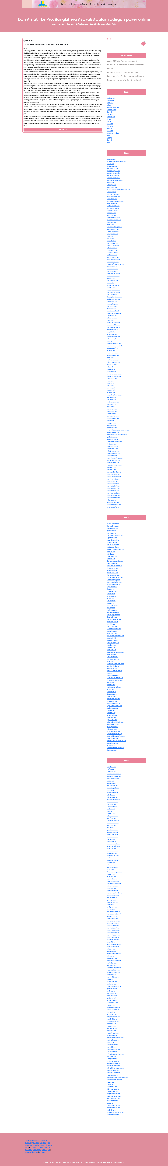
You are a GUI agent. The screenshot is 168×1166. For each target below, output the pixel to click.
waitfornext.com (112, 984)
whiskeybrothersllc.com (114, 505)
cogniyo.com (111, 407)
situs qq (44, 1150)
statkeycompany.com (113, 580)
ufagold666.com (112, 1019)
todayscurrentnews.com (114, 465)
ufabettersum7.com (113, 479)
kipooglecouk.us (112, 696)
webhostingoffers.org (113, 846)
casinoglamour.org (112, 743)
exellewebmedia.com (113, 206)
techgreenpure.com (113, 856)
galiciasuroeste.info (113, 612)
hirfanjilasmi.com (112, 411)
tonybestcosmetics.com (114, 1080)
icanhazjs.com (111, 710)
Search (109, 39)
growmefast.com (112, 334)
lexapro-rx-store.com (113, 731)
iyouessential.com (112, 832)
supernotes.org (111, 372)
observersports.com (113, 257)
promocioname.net (112, 631)
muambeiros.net (111, 645)
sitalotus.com (111, 369)
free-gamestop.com (113, 208)
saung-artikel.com (112, 252)
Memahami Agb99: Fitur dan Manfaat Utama (123, 72)
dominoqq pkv (36, 1140)
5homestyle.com (112, 750)
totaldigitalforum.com (113, 1073)
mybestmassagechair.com (114, 680)
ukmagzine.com (111, 213)
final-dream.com (111, 993)
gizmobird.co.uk (111, 531)
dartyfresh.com (111, 818)
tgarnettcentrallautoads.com (115, 549)
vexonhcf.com (111, 559)
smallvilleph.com (112, 610)
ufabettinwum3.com (113, 484)
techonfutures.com (113, 1033)
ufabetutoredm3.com (113, 493)
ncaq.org (109, 811)
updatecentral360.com (114, 376)
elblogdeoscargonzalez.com (115, 652)
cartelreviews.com (112, 860)
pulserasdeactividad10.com (115, 722)
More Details (63, 129)
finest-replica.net (112, 996)
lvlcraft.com (110, 870)
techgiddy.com (111, 192)
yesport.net (110, 236)
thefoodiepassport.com (114, 703)
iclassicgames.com (112, 250)
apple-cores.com (112, 720)
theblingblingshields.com (114, 297)
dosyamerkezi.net (112, 570)
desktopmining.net (112, 727)
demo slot (110, 112)
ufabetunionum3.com (113, 928)
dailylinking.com (111, 825)
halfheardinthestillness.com (115, 678)
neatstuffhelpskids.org (114, 619)
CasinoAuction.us (112, 694)
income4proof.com (112, 802)
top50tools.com (112, 587)
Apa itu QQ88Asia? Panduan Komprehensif (122, 61)
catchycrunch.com (112, 792)
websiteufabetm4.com (114, 944)
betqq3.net (110, 689)
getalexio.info (111, 393)
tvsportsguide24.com (113, 325)
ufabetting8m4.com (113, 926)
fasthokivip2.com (112, 255)
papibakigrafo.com (112, 708)
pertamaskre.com (112, 187)
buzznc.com (110, 1082)
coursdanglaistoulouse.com (115, 535)
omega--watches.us (113, 545)
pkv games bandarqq (113, 133)
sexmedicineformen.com (114, 442)
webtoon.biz (110, 283)
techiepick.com (111, 1026)
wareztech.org (111, 215)
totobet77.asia (111, 467)
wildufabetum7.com (113, 507)
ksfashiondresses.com (113, 362)
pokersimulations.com (113, 912)
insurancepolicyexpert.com (115, 577)
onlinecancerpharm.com (114, 339)
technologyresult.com (113, 844)
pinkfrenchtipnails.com (113, 299)
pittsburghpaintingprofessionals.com (118, 430)
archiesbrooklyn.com (113, 643)
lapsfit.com (110, 905)
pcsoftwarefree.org (113, 823)
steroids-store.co (112, 657)
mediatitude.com (112, 563)
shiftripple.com (111, 444)
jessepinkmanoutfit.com (114, 220)
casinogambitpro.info (113, 173)
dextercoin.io (111, 745)
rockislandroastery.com (114, 1096)
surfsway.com (111, 863)
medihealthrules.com (113, 1040)
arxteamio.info (111, 390)
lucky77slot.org (111, 332)
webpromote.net (112, 654)
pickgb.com (110, 358)
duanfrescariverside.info (114, 954)
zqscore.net (110, 381)
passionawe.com (112, 428)
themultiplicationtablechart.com (116, 741)
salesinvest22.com (112, 1003)
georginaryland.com (113, 666)
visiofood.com (111, 1012)
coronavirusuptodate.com (114, 893)
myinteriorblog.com (113, 1021)
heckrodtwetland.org (113, 675)
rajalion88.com (111, 783)
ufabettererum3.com (113, 474)
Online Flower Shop (119, 1162)
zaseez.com (110, 790)
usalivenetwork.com (113, 194)
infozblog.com (111, 647)
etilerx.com (110, 956)
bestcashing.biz (111, 638)
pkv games (35, 1143)
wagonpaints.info (112, 982)
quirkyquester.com (112, 439)
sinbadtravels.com (112, 210)
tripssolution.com (112, 879)
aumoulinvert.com (112, 701)
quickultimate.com (112, 437)
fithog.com (110, 661)
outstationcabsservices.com (115, 1054)
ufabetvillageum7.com (113, 935)
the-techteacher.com (113, 1066)
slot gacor (112, 4)
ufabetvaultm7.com (113, 933)
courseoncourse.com (113, 178)
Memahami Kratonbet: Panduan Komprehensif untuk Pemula (125, 67)
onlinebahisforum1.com (114, 776)
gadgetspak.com (112, 898)
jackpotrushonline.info (113, 196)
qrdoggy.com (111, 351)
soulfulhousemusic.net (113, 453)
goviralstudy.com (112, 715)
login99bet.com (111, 771)
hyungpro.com (111, 287)
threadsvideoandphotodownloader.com (118, 189)
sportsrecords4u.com (113, 921)
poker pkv (110, 103)
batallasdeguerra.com (113, 615)
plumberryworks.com (113, 432)
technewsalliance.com (113, 970)
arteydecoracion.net (113, 659)
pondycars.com (111, 1031)
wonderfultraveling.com (114, 629)
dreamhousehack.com (113, 1063)
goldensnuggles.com (113, 229)
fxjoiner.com (110, 1084)
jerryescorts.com (112, 315)
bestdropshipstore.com (114, 858)
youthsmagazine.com (113, 276)
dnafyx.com (110, 827)
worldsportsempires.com (114, 374)
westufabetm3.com (113, 502)
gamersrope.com (112, 203)
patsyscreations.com (113, 799)
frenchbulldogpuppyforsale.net (116, 736)
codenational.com (112, 1091)
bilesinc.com (110, 603)
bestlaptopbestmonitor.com (115, 664)
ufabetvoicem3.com (113, 937)
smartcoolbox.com (112, 449)
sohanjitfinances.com (113, 451)
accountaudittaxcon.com (114, 395)
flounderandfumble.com (114, 961)
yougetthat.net (111, 241)
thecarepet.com (112, 166)
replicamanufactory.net (114, 914)
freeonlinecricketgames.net (115, 636)
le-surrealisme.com (112, 573)
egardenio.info (111, 388)
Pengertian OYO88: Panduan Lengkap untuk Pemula (125, 76)
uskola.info (110, 979)
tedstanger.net (111, 975)
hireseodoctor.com (112, 902)
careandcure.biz (111, 404)
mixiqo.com (110, 421)
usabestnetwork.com (113, 217)
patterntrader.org (112, 365)
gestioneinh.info (111, 998)
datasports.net (111, 308)
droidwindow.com (112, 1014)
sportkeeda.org (111, 400)
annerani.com (111, 594)
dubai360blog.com (112, 330)
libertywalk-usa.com (113, 526)
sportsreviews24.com (113, 327)
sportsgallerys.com (112, 304)
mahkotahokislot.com (113, 337)
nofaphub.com (111, 795)
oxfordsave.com (112, 248)
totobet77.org (111, 470)
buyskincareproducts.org (114, 734)
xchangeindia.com (112, 1059)
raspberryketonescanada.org (115, 1038)
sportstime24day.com (113, 292)
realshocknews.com (113, 355)
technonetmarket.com (113, 972)
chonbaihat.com (111, 650)
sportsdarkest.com (112, 280)
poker (108, 135)
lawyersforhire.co (112, 266)
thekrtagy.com (111, 1056)
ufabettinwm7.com (112, 481)
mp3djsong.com (111, 533)
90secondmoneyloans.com (115, 872)
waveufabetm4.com (113, 940)
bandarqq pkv (111, 98)
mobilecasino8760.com (114, 687)
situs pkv (109, 138)
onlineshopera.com (112, 816)
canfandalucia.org (112, 1047)
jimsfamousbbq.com (113, 524)
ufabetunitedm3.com (113, 486)
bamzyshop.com (112, 1028)
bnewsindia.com (111, 1024)
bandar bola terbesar (113, 107)
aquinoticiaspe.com (113, 262)
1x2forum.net (111, 769)
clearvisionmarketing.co (114, 986)
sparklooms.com (112, 456)
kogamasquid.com (112, 738)
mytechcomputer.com (113, 1108)
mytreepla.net (111, 909)
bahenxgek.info (111, 185)
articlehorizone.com (113, 886)
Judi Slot (72, 4)
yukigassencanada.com (114, 884)
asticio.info (110, 386)
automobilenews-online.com (115, 1068)
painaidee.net (111, 278)
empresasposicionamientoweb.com (117, 1077)
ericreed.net (110, 682)
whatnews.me (111, 991)
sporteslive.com (112, 294)
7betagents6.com (112, 891)
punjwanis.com (111, 159)
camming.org (111, 781)
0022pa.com (110, 598)
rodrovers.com (111, 877)
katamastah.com (112, 379)
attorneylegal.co (112, 318)
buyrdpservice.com (112, 234)
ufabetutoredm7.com (113, 495)
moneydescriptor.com (113, 273)
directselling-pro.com (113, 1098)
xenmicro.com (111, 813)
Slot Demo (83, 4)
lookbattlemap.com (113, 231)
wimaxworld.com (112, 633)
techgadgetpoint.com (113, 322)
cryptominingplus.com (113, 259)
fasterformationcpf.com (114, 227)
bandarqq (28, 1140)
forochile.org (111, 624)
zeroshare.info (111, 601)
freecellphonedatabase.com (115, 201)
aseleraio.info (111, 383)
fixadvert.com (111, 552)
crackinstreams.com (113, 895)
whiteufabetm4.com (113, 947)
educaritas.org (111, 804)
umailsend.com (111, 222)
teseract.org (111, 1005)
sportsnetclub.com (112, 243)
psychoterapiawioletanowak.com (117, 435)
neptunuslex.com (112, 538)
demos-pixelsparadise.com (115, 561)
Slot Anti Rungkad (97, 4)
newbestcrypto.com (113, 245)
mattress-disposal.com (114, 344)
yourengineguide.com (113, 1049)
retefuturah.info (111, 965)
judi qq (109, 105)
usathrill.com (110, 1042)
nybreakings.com (112, 1052)
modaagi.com (111, 608)
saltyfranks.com (111, 591)
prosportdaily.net (112, 1000)
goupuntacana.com (112, 785)
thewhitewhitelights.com (114, 671)
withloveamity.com (112, 834)
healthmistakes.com (113, 360)
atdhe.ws (109, 673)
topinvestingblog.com (113, 584)
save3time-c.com (112, 556)
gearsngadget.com (112, 900)
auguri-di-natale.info (113, 540)
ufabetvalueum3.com (113, 930)
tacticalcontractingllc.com (115, 458)
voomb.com (110, 320)
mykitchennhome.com (113, 699)
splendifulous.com (112, 919)
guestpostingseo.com (113, 171)
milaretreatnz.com (112, 605)
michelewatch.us (112, 542)
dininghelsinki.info (112, 951)
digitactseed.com (112, 867)
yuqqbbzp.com (111, 888)
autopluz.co (110, 554)
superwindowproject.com (114, 706)
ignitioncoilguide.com (113, 1105)
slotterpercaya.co (112, 446)
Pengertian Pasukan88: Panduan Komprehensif (124, 80)
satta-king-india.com (113, 881)
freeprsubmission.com (113, 1017)
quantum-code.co (112, 989)
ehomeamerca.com (112, 851)
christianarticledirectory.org (115, 748)
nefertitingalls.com (112, 797)
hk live (109, 119)
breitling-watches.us (113, 547)
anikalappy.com (111, 949)
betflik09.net (111, 809)
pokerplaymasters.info (113, 175)
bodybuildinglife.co (112, 348)
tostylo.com (110, 238)
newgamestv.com (112, 301)
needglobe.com (111, 423)
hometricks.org (111, 414)
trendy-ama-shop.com (113, 1007)
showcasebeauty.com (113, 575)
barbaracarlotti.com (113, 724)
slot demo (110, 114)
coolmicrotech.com (113, 1061)
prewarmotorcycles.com (114, 566)
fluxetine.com (111, 685)
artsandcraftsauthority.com (115, 1112)
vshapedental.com (112, 1045)
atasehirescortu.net (113, 311)
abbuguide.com (111, 842)
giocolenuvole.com (112, 830)
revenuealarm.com (112, 1101)
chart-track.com (112, 626)
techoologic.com (112, 1035)
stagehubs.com (111, 767)
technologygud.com (113, 353)
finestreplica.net (112, 958)
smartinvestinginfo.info (114, 968)
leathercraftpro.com (113, 416)
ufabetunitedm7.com (113, 488)
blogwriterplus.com (112, 168)
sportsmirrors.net (112, 306)
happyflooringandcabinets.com (116, 346)
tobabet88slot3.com (113, 463)
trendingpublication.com (114, 472)
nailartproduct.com (112, 865)
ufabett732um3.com (113, 977)
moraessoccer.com (112, 622)
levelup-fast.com (112, 907)
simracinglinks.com (112, 568)
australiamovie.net (112, 528)
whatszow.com (111, 849)
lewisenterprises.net (113, 820)
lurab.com (110, 1103)
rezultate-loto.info (112, 916)
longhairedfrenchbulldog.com (115, 264)
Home (63, 4)
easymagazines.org (112, 409)
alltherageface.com (113, 1089)
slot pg (109, 121)
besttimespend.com (113, 402)
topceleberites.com (113, 923)
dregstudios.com (112, 617)
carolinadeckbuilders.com (114, 582)
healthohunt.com (112, 963)
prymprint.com (111, 397)
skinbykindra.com (112, 1087)
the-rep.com (110, 589)
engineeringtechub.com (114, 313)
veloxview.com (111, 500)
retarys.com (110, 224)
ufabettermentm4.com (114, 477)
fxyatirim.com (111, 839)
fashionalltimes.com (113, 1070)
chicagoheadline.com (113, 778)
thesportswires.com (113, 285)
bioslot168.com (111, 1110)
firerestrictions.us (112, 640)
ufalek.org (110, 341)
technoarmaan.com (112, 1075)
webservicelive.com (113, 1115)
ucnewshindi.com (112, 199)
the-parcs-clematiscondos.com (116, 161)
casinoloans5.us (111, 692)
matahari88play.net (112, 271)
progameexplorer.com (113, 1094)
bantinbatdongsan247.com (115, 180)
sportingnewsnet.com (113, 290)
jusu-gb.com (110, 164)
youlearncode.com (112, 837)
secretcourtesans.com (114, 774)
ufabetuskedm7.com (113, 491)
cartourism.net (111, 717)
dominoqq (44, 1140)
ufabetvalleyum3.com (113, 498)
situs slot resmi (111, 110)
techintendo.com (112, 853)
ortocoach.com (111, 425)
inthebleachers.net (112, 729)
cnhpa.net (110, 367)
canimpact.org (111, 713)
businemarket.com (112, 269)
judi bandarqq (111, 100)
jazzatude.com (111, 596)
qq (49, 1150)
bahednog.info (111, 182)
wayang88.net (111, 942)
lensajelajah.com (112, 806)
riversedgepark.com (113, 788)
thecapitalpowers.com (113, 460)
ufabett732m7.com (113, 1010)
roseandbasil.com (112, 668)
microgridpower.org (113, 418)
